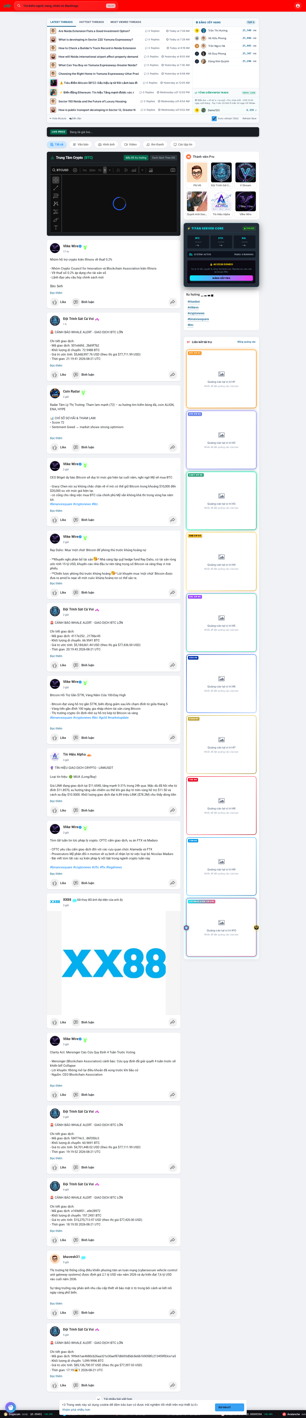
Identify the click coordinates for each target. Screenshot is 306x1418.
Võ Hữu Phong (217, 38)
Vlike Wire (70, 246)
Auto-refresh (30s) (228, 118)
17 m (66, 251)
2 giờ (66, 396)
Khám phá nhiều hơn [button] (76, 1409)
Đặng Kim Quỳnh (218, 61)
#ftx (102, 867)
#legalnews (114, 867)
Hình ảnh (108, 144)
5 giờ (66, 1262)
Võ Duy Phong (217, 53)
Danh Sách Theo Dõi (163, 157)
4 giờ (66, 1189)
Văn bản (82, 144)
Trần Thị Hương (218, 30)
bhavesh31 (71, 1257)
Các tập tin (185, 144)
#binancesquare (61, 504)
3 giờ (66, 687)
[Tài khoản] (298, 6)
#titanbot (194, 301)
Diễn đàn (76, 118)
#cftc (95, 867)
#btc (95, 504)
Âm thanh (157, 144)
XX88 (67, 900)
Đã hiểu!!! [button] (225, 1407)
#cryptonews (82, 504)
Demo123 (214, 110)
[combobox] (66, 5)
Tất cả (58, 144)
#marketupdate (118, 718)
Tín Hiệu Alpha (74, 754)
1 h (65, 324)
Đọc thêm (56, 293)
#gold (103, 718)
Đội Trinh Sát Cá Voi (78, 319)
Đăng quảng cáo (247, 341)
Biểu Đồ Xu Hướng (136, 157)
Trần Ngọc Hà (216, 45)
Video (132, 144)
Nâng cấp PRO (221, 278)
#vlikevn (193, 307)
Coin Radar (71, 391)
